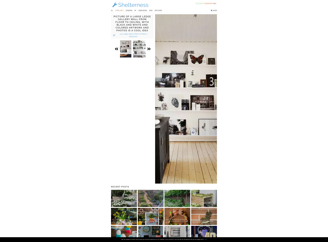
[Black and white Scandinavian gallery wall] (139, 48)
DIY (135, 10)
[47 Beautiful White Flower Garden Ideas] (124, 198)
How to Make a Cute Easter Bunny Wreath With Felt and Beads (177, 221)
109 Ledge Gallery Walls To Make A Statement (133, 35)
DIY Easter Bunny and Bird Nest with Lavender (202, 221)
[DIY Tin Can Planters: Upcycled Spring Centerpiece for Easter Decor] (124, 216)
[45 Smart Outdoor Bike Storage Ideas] (204, 198)
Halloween (199, 3)
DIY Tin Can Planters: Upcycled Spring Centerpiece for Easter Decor (123, 221)
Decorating (129, 10)
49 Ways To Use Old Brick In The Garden (149, 204)
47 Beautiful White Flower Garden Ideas (123, 204)
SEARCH (215, 10)
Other (151, 10)
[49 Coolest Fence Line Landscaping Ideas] (177, 198)
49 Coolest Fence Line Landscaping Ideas (174, 204)
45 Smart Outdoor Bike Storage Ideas (201, 204)
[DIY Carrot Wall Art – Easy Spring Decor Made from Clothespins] (151, 216)
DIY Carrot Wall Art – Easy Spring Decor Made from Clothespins (149, 221)
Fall (214, 3)
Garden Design (142, 10)
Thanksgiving (208, 3)
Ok (206, 239)
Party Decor (158, 10)
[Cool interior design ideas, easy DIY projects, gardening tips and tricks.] (130, 8)
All (112, 10)
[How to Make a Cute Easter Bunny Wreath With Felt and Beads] (177, 216)
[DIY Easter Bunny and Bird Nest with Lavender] (204, 216)
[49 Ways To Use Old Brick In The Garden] (151, 198)
